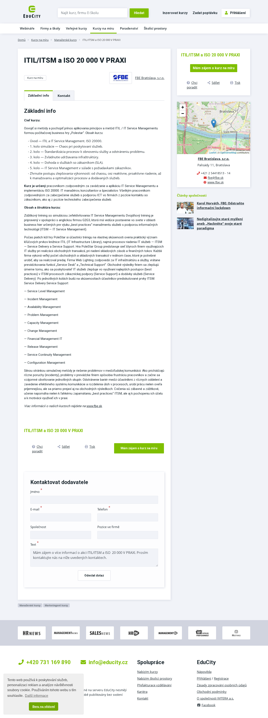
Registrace (221, 678)
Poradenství (129, 28)
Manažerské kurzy (65, 40)
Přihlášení (238, 13)
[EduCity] (31, 11)
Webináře (27, 28)
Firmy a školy (50, 28)
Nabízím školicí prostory (154, 678)
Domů (22, 40)
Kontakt (64, 95)
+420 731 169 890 (48, 662)
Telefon (103, 509)
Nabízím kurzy (147, 672)
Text (34, 544)
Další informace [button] (36, 695)
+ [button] (182, 107)
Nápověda (204, 672)
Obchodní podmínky (212, 691)
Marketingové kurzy (56, 605)
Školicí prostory (155, 28)
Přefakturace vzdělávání (154, 685)
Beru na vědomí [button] (43, 706)
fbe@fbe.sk (215, 178)
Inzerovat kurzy (175, 13)
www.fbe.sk (94, 406)
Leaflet (212, 152)
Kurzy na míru (103, 28)
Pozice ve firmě (108, 527)
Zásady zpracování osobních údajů (222, 685)
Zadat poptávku (205, 13)
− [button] (182, 113)
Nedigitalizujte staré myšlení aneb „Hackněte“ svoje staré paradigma (220, 223)
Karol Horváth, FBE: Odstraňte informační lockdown (220, 205)
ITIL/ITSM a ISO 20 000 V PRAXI (101, 40)
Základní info (38, 95)
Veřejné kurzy (76, 28)
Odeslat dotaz (94, 575)
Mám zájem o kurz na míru (139, 448)
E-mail (36, 509)
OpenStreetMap (228, 152)
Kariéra (142, 691)
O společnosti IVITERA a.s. (215, 698)
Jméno (36, 491)
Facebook (208, 705)
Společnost (38, 527)
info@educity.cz (108, 662)
